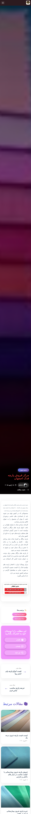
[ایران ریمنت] (28, 3)
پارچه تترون (23, 470)
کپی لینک (17, 653)
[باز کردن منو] (3, 2)
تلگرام (18, 640)
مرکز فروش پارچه (19, 618)
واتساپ (18, 646)
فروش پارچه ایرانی (19, 614)
